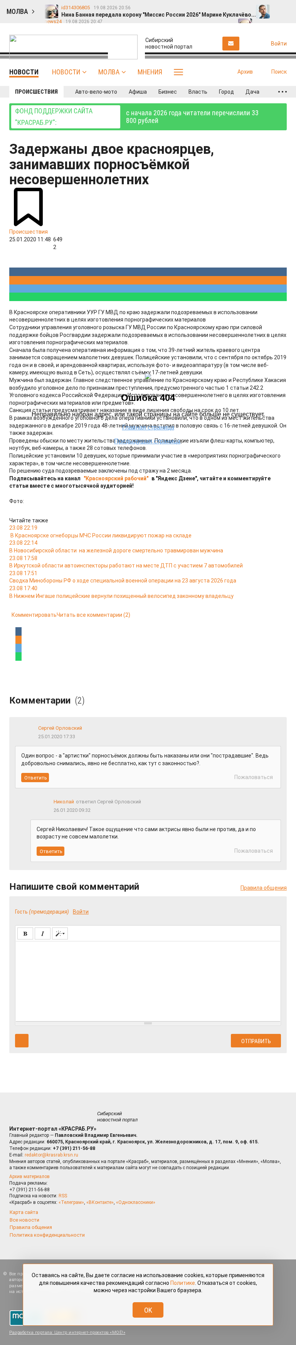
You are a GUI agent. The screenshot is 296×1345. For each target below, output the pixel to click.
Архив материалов (29, 1176)
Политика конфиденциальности (47, 1235)
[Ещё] (282, 92)
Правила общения (263, 888)
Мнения (150, 72)
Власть (197, 92)
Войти (81, 912)
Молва (108, 72)
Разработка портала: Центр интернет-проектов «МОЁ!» (67, 1332)
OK (148, 1310)
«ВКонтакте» (100, 1202)
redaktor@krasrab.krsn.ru (51, 1155)
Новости (66, 72)
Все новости (24, 1220)
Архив (245, 72)
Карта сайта (24, 1212)
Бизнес (167, 92)
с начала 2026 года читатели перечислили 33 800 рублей (137, 116)
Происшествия (36, 91)
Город (226, 92)
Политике (182, 1283)
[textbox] (148, 979)
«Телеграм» (71, 1202)
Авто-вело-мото (96, 92)
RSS (63, 1196)
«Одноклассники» (135, 1202)
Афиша (138, 92)
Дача (252, 92)
